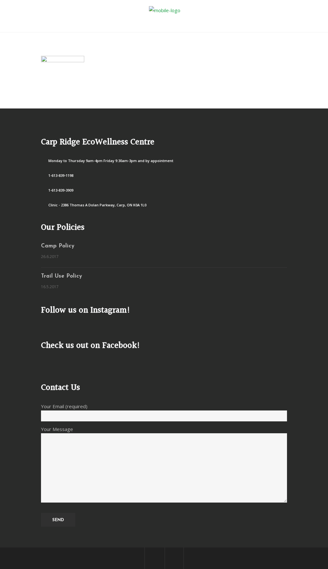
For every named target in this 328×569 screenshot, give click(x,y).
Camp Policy (57, 246)
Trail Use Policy (61, 276)
